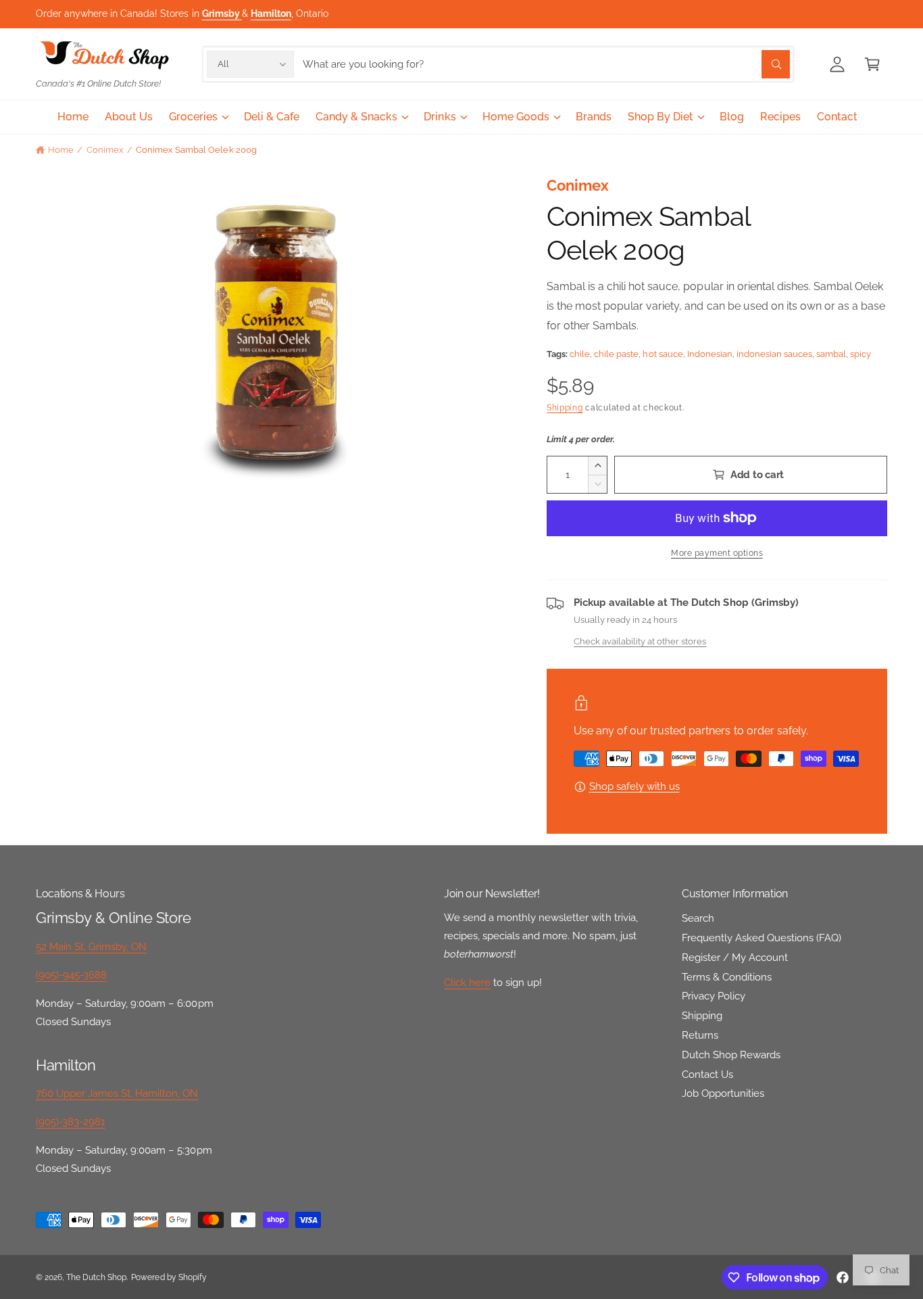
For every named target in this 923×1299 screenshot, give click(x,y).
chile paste (616, 354)
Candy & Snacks (356, 116)
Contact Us (707, 1074)
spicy (860, 354)
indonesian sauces (774, 354)
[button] (872, 64)
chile (580, 354)
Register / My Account (735, 957)
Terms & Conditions (727, 977)
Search (698, 918)
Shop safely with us (634, 786)
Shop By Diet (660, 116)
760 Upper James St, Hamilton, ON (117, 1093)
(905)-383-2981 (70, 1122)
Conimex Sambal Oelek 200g (196, 150)
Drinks (439, 116)
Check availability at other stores (640, 641)
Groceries (193, 116)
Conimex (105, 150)
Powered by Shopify (168, 1277)
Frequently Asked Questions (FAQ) (762, 938)
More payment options (717, 553)
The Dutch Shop (96, 1277)
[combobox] (546, 64)
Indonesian (709, 354)
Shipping (565, 407)
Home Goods (515, 116)
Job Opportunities (723, 1093)
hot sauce (662, 354)
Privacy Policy (713, 996)
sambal (831, 354)
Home (61, 150)
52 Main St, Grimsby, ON (91, 947)
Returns (700, 1035)
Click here (467, 982)
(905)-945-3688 (71, 975)
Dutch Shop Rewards (731, 1055)
